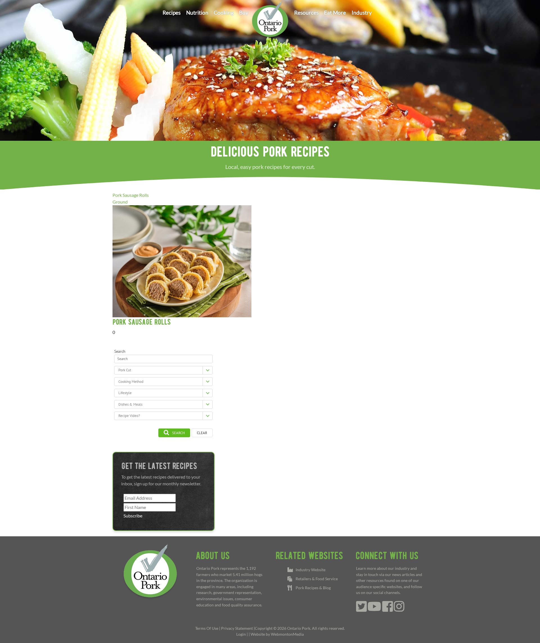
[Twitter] (361, 609)
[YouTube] (374, 609)
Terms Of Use (206, 628)
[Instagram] (399, 609)
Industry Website (309, 569)
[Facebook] (387, 609)
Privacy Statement (237, 628)
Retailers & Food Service (316, 578)
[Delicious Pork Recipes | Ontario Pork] (270, 18)
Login (241, 634)
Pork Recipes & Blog (312, 587)
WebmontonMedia (287, 634)
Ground (120, 201)
